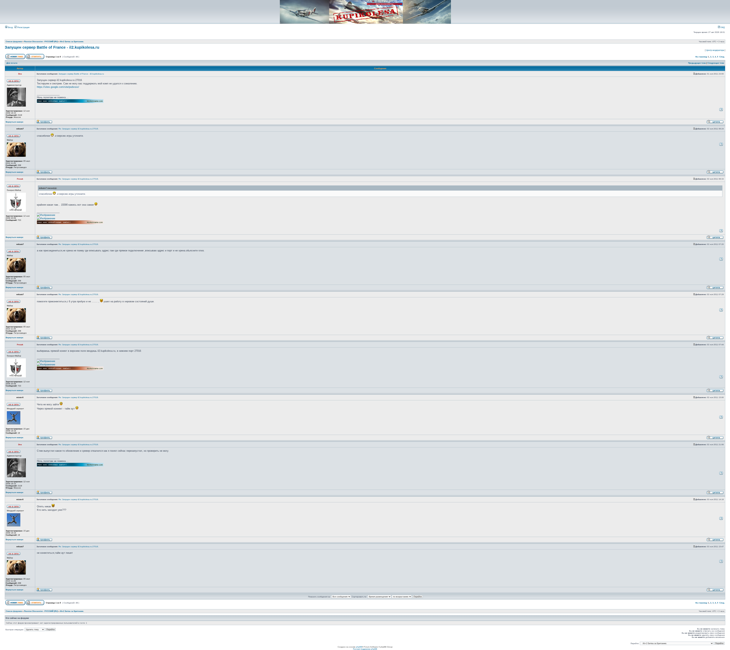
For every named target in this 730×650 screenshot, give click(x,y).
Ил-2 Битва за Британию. (72, 41)
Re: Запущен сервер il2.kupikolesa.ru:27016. (79, 129)
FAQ (722, 27)
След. (722, 57)
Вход (10, 27)
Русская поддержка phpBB (365, 649)
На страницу (701, 57)
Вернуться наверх (14, 122)
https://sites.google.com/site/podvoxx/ (58, 87)
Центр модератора (715, 50)
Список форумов (14, 41)
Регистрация (23, 27)
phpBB (359, 647)
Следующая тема (716, 63)
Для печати (11, 63)
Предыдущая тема (697, 63)
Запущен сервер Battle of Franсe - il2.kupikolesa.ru (52, 47)
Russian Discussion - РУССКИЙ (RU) (41, 41)
